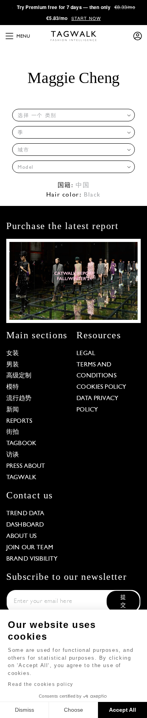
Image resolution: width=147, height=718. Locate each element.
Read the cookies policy (40, 684)
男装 (12, 365)
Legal (85, 353)
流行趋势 (19, 398)
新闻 (12, 410)
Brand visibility (32, 559)
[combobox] (73, 115)
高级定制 (19, 376)
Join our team (29, 548)
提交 (123, 601)
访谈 (12, 455)
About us (21, 536)
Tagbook (21, 443)
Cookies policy (101, 387)
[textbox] (71, 116)
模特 (12, 387)
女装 (12, 353)
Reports (19, 421)
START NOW (86, 18)
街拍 (12, 432)
